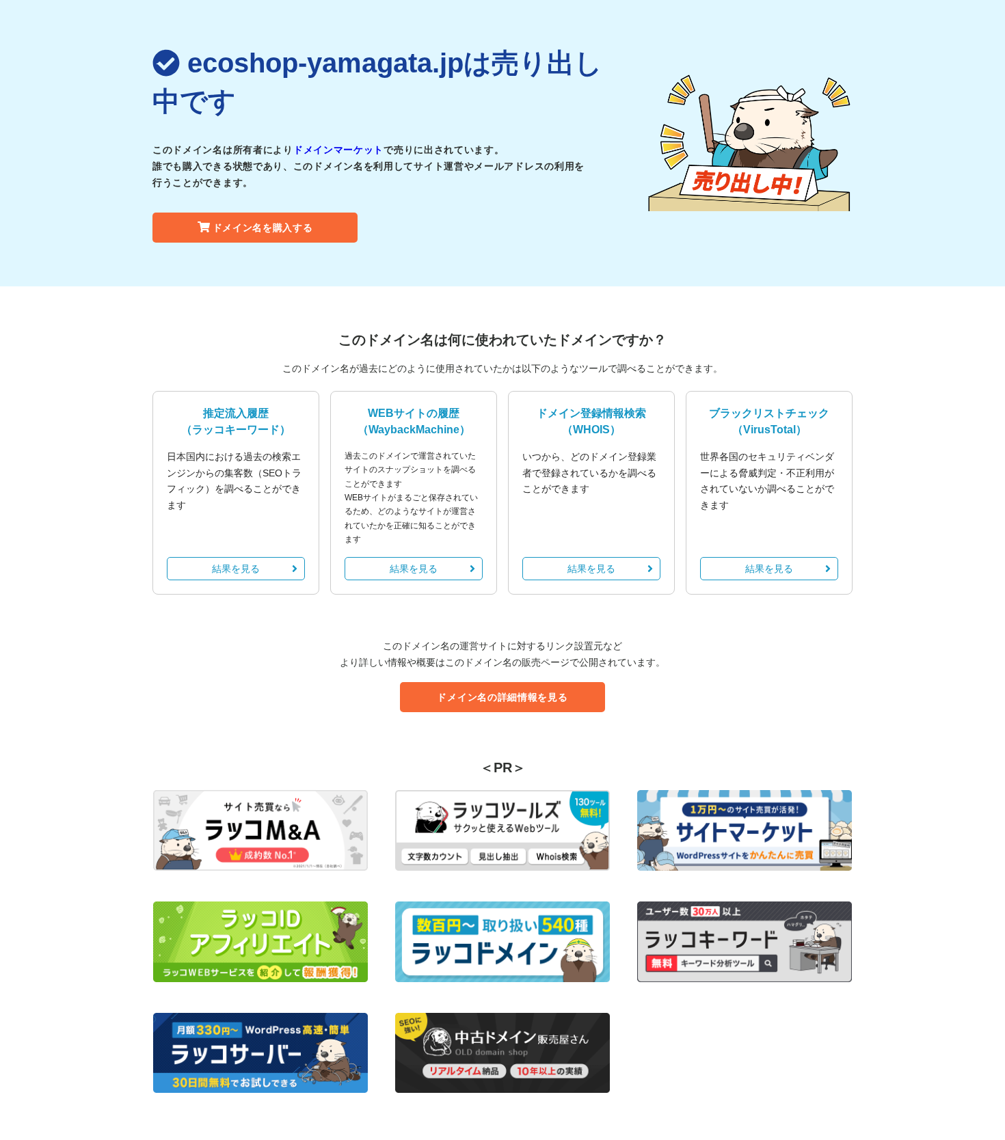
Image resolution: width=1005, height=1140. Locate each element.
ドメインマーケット (338, 149)
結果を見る (236, 568)
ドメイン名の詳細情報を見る (502, 697)
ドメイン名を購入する (263, 227)
